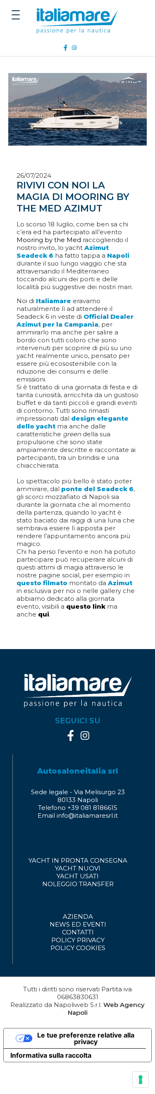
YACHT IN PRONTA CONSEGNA (78, 860)
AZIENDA (78, 916)
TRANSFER (96, 884)
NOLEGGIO (59, 884)
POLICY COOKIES (77, 948)
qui (43, 614)
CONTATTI (78, 932)
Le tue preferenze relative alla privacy (85, 1038)
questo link (85, 606)
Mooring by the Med (49, 240)
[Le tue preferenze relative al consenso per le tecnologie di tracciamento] (140, 1079)
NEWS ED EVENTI (78, 924)
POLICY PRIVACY (78, 940)
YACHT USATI (78, 876)
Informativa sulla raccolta (50, 1055)
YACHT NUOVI (77, 868)
